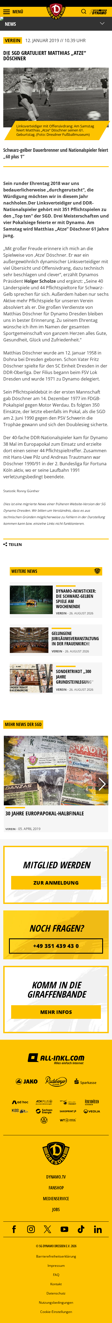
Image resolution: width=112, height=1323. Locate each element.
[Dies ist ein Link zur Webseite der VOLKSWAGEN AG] (44, 1120)
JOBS (56, 1209)
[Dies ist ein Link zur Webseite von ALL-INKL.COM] (56, 1058)
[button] (83, 11)
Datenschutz (56, 1293)
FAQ (56, 1274)
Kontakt (56, 1284)
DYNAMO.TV (56, 1177)
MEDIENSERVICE (56, 1199)
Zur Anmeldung (56, 882)
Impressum (56, 1265)
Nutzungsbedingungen (56, 1302)
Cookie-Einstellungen (56, 1311)
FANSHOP (56, 1188)
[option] (56, 784)
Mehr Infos (56, 1012)
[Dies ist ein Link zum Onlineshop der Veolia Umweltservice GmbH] (92, 1111)
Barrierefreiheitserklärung (56, 1256)
